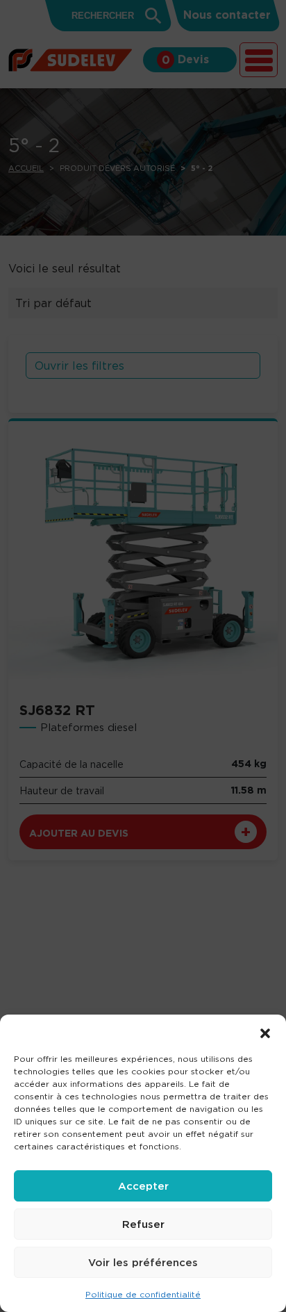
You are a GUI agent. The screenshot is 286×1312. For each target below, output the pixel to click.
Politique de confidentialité (143, 1294)
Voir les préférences (143, 1262)
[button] (265, 1032)
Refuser (143, 1224)
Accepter (143, 1185)
